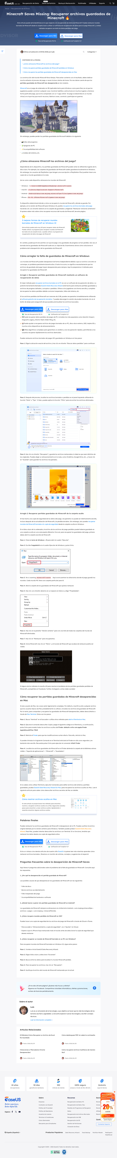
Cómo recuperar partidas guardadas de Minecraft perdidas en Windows (49, 68)
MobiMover (108, 1135)
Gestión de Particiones (74, 1123)
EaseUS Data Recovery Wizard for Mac (47, 787)
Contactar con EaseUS (46, 1105)
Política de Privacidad (45, 1108)
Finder (35, 735)
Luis (52, 52)
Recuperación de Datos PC (75, 1102)
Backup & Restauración (66, 3)
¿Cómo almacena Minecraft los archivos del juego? (41, 64)
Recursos (71, 1098)
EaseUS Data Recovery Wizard (52, 286)
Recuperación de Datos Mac (76, 1105)
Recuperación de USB (74, 1117)
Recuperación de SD (73, 1120)
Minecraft (23, 88)
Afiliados (99, 1111)
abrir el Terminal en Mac (77, 719)
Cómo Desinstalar (44, 1120)
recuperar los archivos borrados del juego (77, 206)
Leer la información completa (40, 1020)
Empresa (41, 1102)
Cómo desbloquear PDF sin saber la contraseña (78, 1035)
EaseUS (60, 851)
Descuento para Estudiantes (47, 1123)
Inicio (7, 8)
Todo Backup (86, 1132)
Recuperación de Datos (31, 3)
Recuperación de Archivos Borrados (78, 1114)
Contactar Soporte (104, 1124)
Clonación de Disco (73, 1126)
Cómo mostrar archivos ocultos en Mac (39, 799)
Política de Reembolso (46, 1111)
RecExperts (108, 1132)
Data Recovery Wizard (72, 1132)
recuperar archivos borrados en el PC (49, 283)
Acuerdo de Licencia (45, 1114)
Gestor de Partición (48, 3)
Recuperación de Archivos (20, 8)
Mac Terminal (31, 714)
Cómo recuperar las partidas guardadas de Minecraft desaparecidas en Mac (50, 72)
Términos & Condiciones (46, 1117)
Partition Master (98, 1132)
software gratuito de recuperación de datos (37, 299)
